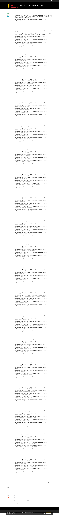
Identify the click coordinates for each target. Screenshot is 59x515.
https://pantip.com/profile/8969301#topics (23, 187)
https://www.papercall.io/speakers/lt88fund (23, 336)
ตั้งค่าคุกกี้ (44, 513)
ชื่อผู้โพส (8, 495)
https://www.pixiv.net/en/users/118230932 (23, 319)
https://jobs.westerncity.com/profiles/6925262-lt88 (25, 388)
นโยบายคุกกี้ (13, 513)
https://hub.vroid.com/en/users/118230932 (23, 345)
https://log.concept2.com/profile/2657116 (23, 290)
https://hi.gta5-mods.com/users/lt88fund (23, 158)
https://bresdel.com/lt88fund (21, 463)
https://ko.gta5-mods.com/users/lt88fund (23, 155)
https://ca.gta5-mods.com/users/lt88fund (23, 112)
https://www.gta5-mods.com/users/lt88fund (24, 109)
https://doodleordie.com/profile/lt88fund (23, 244)
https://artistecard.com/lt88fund (22, 276)
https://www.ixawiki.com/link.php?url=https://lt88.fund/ (25, 308)
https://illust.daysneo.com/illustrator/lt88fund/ (24, 411)
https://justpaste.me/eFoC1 (21, 385)
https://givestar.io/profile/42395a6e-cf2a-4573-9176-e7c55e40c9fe (27, 446)
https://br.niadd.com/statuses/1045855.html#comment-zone (26, 466)
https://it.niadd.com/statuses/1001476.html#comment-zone (26, 408)
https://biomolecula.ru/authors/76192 (23, 377)
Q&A (29, 5)
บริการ (25, 5)
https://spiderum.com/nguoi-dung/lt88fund (23, 426)
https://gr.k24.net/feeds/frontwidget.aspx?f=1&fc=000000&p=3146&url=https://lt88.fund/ (30, 480)
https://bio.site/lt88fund (20, 89)
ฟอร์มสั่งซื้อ (34, 5)
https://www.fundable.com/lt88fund (22, 221)
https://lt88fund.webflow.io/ (21, 60)
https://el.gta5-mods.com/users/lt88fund (23, 169)
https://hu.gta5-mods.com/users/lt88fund (23, 106)
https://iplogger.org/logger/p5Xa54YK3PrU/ (23, 342)
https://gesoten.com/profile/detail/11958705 (24, 394)
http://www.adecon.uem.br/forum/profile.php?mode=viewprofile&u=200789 (28, 184)
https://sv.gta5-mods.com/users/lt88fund (23, 126)
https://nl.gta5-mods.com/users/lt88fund (23, 146)
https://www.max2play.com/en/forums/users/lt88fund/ (25, 339)
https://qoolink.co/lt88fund (21, 371)
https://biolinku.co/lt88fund (21, 472)
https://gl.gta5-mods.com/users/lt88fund (23, 161)
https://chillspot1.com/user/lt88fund (22, 351)
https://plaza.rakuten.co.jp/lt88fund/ (22, 54)
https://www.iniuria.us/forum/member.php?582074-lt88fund (26, 391)
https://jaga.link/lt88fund (21, 267)
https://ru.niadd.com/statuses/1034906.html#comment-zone (26, 434)
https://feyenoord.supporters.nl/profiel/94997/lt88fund (25, 397)
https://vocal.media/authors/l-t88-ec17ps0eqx (24, 190)
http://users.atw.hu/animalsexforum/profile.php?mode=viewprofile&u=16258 (29, 210)
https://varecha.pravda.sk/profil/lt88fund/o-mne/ (24, 207)
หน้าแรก (21, 5)
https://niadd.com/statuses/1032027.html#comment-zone (26, 437)
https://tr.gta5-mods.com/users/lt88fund (23, 123)
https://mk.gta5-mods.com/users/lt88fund (23, 152)
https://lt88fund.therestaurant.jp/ (22, 302)
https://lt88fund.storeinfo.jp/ (21, 293)
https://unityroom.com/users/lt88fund (23, 420)
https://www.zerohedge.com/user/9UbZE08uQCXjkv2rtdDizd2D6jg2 (27, 80)
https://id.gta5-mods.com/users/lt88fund (23, 103)
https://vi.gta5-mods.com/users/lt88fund (23, 118)
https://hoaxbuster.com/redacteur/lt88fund (23, 282)
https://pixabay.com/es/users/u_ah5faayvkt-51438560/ (25, 46)
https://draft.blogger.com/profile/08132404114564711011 (26, 43)
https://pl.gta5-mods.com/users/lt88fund (23, 141)
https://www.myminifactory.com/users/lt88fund (24, 218)
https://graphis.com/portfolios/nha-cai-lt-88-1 (24, 270)
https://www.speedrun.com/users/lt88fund (23, 241)
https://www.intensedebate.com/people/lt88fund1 (24, 77)
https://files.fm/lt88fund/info (21, 198)
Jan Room (13, 10)
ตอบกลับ (17, 502)
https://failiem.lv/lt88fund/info (21, 368)
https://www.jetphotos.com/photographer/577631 (24, 213)
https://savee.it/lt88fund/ (21, 403)
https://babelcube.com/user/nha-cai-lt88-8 (23, 354)
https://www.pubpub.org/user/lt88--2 (22, 253)
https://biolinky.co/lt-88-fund (21, 224)
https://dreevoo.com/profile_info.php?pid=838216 (24, 374)
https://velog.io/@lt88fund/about (22, 316)
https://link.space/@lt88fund (21, 92)
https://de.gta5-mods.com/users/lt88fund (23, 172)
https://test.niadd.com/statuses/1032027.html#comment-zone (26, 423)
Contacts (42, 5)
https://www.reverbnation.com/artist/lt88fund (24, 63)
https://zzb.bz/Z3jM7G (20, 247)
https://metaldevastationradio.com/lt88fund (24, 365)
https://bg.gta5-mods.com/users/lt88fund (23, 181)
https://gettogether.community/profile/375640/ (24, 348)
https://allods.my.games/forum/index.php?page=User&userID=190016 (27, 227)
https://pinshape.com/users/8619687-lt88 (23, 230)
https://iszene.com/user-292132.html (22, 322)
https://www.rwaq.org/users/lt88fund (22, 431)
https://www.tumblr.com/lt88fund (22, 195)
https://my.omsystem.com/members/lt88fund (24, 233)
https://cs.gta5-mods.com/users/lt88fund (23, 178)
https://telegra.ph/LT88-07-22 (21, 51)
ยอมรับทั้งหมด (48, 513)
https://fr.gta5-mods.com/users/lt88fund (23, 164)
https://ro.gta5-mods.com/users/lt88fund (23, 135)
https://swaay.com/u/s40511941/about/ (23, 256)
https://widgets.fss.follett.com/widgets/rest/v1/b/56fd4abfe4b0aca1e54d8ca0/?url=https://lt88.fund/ (32, 305)
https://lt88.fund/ (22, 23)
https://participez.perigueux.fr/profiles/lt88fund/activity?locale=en (27, 362)
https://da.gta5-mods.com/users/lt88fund (23, 175)
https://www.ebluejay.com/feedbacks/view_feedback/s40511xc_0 (27, 417)
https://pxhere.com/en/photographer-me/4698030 (25, 83)
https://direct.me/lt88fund (21, 201)
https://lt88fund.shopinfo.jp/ (21, 279)
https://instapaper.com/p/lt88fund (22, 66)
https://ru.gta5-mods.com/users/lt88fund (23, 132)
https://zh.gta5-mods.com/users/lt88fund (23, 115)
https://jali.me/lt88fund (20, 469)
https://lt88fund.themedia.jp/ (21, 285)
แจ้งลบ (51, 13)
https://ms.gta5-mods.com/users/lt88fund (23, 149)
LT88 (16, 10)
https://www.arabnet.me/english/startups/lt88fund (25, 313)
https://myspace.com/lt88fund (21, 40)
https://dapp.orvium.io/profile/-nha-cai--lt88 (23, 457)
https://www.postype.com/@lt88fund (22, 331)
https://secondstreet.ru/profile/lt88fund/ (23, 359)
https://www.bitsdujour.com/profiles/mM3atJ (24, 236)
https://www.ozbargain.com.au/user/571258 (24, 264)
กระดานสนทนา (9, 10)
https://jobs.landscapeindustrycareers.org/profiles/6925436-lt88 (27, 443)
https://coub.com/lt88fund (21, 74)
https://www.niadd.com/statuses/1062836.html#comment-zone (26, 449)
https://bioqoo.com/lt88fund (21, 477)
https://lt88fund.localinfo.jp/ (21, 273)
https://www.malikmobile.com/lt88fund (23, 440)
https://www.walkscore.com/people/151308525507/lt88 (25, 204)
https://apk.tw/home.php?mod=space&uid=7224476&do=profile (27, 400)
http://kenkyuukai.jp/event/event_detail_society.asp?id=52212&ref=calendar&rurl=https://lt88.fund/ (32, 296)
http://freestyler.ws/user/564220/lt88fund (23, 414)
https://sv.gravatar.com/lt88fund (22, 37)
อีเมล (8, 497)
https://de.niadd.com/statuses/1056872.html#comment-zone (26, 454)
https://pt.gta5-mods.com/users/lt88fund (23, 138)
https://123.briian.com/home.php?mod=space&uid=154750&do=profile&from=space (30, 380)
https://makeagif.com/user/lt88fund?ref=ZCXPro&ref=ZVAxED (26, 95)
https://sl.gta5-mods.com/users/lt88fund (23, 129)
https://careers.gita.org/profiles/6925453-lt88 (24, 460)
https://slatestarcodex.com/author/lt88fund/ (24, 259)
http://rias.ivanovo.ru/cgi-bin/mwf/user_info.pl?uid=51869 (26, 328)
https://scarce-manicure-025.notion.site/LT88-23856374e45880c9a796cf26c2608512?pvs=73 (31, 69)
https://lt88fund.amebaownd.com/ (22, 57)
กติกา (38, 5)
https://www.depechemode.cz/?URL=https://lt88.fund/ (25, 299)
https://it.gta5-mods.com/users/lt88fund (23, 100)
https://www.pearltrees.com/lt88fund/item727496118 (25, 86)
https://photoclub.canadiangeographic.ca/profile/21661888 (26, 250)
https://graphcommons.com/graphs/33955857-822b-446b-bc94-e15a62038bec (29, 325)
